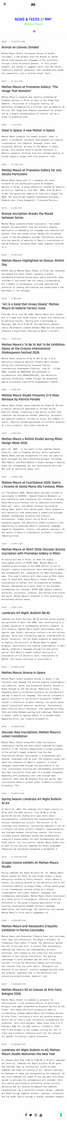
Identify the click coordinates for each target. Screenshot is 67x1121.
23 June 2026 (17, 164)
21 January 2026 (18, 1044)
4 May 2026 (16, 433)
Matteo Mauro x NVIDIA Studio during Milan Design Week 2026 (32, 441)
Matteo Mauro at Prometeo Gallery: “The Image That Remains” (30, 89)
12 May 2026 (16, 298)
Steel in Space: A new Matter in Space (28, 130)
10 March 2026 (17, 793)
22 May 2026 (16, 255)
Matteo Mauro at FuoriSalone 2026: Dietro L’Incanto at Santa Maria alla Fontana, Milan (33, 484)
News (4, 41)
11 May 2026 (16, 339)
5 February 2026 (18, 984)
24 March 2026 (18, 726)
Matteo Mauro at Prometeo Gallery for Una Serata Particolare (31, 172)
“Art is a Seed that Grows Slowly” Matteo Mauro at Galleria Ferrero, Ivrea (30, 306)
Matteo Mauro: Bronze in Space (23, 672)
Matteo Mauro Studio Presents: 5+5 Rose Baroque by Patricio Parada (30, 397)
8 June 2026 (16, 208)
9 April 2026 (16, 607)
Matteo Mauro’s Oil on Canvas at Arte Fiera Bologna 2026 (32, 991)
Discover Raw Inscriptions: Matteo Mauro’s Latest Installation (31, 734)
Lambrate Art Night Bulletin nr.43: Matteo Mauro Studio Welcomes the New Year (31, 1052)
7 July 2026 (16, 124)
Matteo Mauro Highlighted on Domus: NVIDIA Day (33, 262)
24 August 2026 (18, 41)
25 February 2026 (19, 857)
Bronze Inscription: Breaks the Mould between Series (27, 215)
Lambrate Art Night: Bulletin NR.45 (26, 613)
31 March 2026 (17, 667)
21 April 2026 (17, 477)
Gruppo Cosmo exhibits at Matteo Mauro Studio (30, 864)
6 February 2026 (18, 920)
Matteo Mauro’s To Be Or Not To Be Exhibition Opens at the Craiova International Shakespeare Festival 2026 (33, 348)
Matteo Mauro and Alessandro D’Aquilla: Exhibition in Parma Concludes (30, 928)
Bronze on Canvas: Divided (20, 47)
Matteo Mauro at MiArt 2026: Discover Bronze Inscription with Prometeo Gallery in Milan (33, 551)
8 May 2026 (16, 389)
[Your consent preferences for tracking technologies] (61, 1115)
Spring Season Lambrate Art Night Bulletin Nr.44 (32, 801)
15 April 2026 (17, 543)
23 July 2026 (17, 81)
